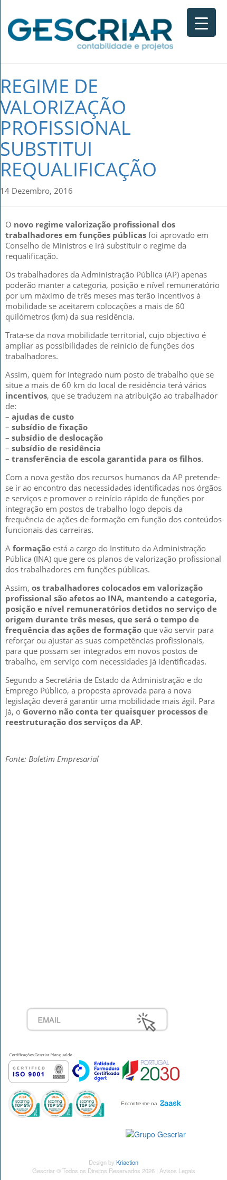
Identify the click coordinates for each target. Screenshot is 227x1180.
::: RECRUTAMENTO (62, 917)
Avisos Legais (177, 1170)
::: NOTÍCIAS (48, 847)
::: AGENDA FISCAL (61, 952)
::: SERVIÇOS (49, 824)
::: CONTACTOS (53, 859)
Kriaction (127, 1162)
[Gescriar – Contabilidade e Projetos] (90, 32)
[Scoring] (56, 1102)
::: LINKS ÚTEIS (53, 940)
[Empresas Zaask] (149, 1100)
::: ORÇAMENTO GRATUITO (76, 929)
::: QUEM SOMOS (57, 812)
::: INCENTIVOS (53, 835)
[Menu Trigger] (201, 22)
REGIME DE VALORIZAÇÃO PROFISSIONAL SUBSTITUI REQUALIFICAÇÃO (78, 127)
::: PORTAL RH (52, 905)
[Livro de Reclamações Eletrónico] (156, 1133)
